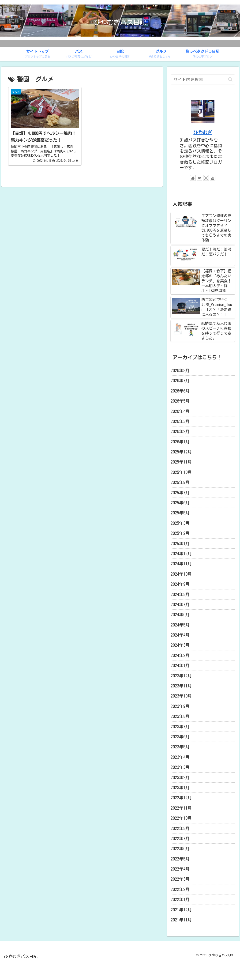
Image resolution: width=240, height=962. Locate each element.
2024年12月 (181, 553)
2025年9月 (180, 482)
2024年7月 (180, 604)
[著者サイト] (193, 178)
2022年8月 (180, 828)
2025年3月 (180, 523)
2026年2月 (180, 431)
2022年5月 (180, 859)
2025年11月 (181, 462)
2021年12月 (181, 910)
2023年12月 (181, 676)
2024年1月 (180, 665)
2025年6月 (180, 503)
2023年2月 (180, 777)
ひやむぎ (202, 132)
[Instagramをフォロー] (206, 178)
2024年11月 (181, 564)
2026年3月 (180, 421)
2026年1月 (180, 442)
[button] (230, 79)
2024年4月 (180, 635)
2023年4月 (180, 757)
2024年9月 (180, 584)
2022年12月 (181, 798)
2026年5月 (180, 401)
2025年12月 (181, 452)
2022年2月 (180, 889)
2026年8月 (180, 370)
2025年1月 (180, 543)
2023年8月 (180, 716)
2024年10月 (181, 574)
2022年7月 (180, 838)
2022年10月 (181, 818)
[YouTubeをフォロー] (212, 178)
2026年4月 (180, 411)
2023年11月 (181, 686)
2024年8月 (180, 594)
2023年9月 (180, 706)
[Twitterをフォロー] (199, 178)
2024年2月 (180, 655)
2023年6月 (180, 737)
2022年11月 (181, 808)
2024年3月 (180, 645)
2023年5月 (180, 747)
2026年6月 (180, 391)
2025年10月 (181, 472)
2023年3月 (180, 767)
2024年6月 (180, 614)
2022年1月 (180, 899)
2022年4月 (180, 869)
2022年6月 (180, 848)
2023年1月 (180, 787)
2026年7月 (180, 380)
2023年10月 (181, 696)
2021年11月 (181, 920)
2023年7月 (180, 726)
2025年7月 (180, 492)
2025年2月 (180, 533)
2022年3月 (180, 879)
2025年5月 (180, 513)
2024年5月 (180, 625)
